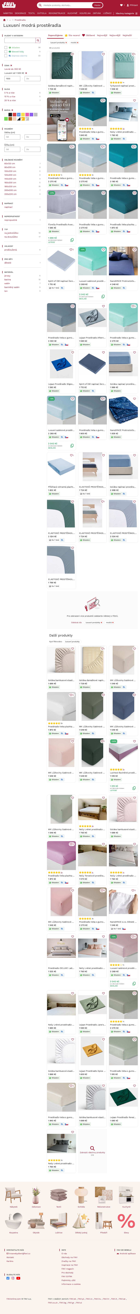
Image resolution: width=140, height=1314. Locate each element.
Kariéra (10, 1261)
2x (123, 129)
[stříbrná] (27, 119)
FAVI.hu (98, 1299)
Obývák (97, 13)
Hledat (97, 5)
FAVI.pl (81, 1299)
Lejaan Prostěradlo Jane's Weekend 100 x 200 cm (103, 1025)
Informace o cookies (71, 1284)
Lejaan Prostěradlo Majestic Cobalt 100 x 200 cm (71, 384)
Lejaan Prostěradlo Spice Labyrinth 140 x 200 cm (102, 1071)
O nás (64, 1253)
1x (92, 872)
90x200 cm (9, 167)
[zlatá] (23, 119)
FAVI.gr (71, 1303)
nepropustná (10, 220)
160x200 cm (10, 182)
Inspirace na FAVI (70, 1265)
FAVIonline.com (14, 1299)
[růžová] (27, 114)
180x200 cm (10, 186)
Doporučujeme (55, 35)
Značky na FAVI (69, 1261)
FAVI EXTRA (67, 1276)
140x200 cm (10, 179)
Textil (31, 13)
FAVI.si (79, 1303)
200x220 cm (10, 194)
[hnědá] (10, 119)
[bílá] (6, 114)
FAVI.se (122, 1299)
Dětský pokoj (81, 1233)
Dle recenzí (74, 35)
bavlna (7, 279)
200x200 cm (10, 190)
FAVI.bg (63, 1303)
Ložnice (107, 13)
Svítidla (41, 13)
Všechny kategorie (125, 13)
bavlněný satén (11, 287)
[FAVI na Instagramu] (12, 1278)
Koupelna (85, 13)
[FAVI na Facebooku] (8, 1278)
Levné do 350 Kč (12, 69)
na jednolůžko (11, 233)
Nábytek (8, 13)
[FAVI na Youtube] (18, 1278)
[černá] (10, 114)
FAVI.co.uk (53, 1303)
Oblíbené (90, 35)
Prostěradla (20, 20)
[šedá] (35, 114)
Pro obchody (67, 1273)
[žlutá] (23, 114)
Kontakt (10, 1257)
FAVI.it (114, 1299)
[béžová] (14, 119)
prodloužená (10, 250)
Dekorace (20, 13)
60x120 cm (9, 163)
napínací (8, 207)
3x (93, 826)
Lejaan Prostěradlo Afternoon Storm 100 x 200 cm (103, 338)
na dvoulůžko (11, 237)
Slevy (126, 1233)
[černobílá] (19, 119)
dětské (7, 263)
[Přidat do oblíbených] (72, 54)
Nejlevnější (115, 35)
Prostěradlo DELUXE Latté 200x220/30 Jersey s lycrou (74, 968)
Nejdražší (127, 35)
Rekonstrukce (57, 13)
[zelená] (6, 119)
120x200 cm (10, 175)
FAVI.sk (73, 1299)
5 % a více (9, 93)
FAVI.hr (106, 1299)
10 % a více (9, 96)
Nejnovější (102, 35)
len (6, 291)
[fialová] (31, 114)
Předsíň (103, 1233)
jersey (7, 276)
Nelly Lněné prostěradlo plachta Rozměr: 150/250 (72, 1025)
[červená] (14, 114)
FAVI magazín (68, 1269)
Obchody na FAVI (69, 1257)
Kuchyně (72, 13)
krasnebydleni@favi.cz (19, 1253)
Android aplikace (128, 1253)
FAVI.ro (89, 1299)
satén (7, 283)
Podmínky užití (68, 1280)
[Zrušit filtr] (26, 73)
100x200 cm (10, 171)
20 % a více (10, 100)
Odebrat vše (76, 622)
